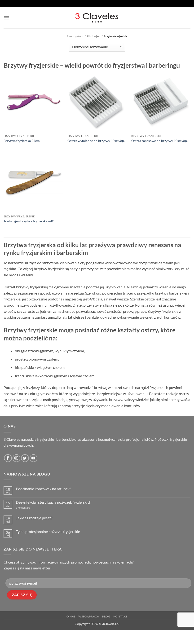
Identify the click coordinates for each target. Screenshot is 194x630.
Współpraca (88, 616)
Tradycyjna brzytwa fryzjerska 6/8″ (29, 221)
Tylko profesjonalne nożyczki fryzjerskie (48, 531)
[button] (6, 17)
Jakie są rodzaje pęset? (34, 517)
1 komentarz (30, 507)
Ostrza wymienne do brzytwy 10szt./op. (96, 141)
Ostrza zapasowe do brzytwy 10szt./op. (159, 141)
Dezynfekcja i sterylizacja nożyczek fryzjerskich (53, 502)
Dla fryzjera (94, 36)
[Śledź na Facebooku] (8, 458)
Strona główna (75, 36)
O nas (70, 616)
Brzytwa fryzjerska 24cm (22, 141)
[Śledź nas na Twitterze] (25, 458)
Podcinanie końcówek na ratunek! (43, 488)
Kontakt (120, 616)
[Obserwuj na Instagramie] (16, 458)
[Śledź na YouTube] (33, 458)
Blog (106, 616)
